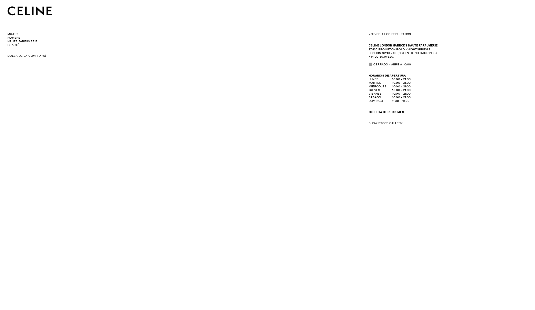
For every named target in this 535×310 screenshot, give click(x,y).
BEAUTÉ (14, 44)
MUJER (13, 34)
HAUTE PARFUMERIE (23, 41)
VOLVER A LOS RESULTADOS (390, 34)
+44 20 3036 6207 (382, 56)
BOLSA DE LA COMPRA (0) (27, 55)
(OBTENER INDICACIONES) (403, 51)
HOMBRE (14, 37)
